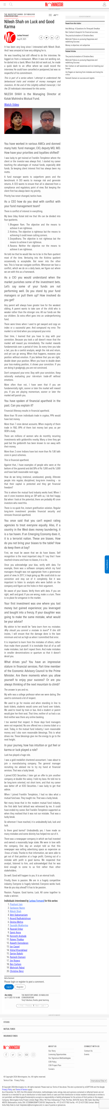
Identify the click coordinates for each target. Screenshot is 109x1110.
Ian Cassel (15, 946)
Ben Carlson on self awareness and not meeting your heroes (84, 67)
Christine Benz (17, 971)
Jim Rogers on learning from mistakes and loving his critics (84, 73)
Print (57, 15)
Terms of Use (8, 1080)
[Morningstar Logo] (54, 4)
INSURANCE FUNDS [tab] (11, 1036)
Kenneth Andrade (18, 936)
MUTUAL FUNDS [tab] (9, 1029)
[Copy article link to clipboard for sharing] (57, 37)
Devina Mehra (16, 922)
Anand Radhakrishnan (20, 918)
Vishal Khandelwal (18, 950)
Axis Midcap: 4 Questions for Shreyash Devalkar (82, 28)
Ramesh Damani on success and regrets (79, 78)
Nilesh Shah (15, 911)
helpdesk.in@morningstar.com (31, 1105)
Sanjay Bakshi (16, 953)
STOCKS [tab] (6, 1022)
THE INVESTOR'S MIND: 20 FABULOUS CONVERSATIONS (19, 15)
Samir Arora (15, 932)
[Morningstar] (18, 1047)
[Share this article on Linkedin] (51, 37)
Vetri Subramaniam (19, 914)
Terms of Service (22, 1089)
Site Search (11, 4)
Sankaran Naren (17, 908)
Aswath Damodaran (19, 943)
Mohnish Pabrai (17, 967)
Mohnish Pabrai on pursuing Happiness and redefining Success (81, 40)
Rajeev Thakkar (17, 939)
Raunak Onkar (16, 929)
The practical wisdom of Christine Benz (79, 35)
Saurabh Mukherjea (19, 925)
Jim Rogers (15, 960)
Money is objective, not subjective (77, 45)
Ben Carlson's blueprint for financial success (81, 32)
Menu (5, 4)
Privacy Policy (19, 1080)
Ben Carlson (15, 964)
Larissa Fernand (23, 35)
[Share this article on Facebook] (40, 37)
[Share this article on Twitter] (46, 37)
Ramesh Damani (18, 957)
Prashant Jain (16, 904)
